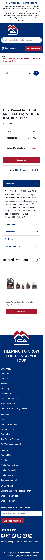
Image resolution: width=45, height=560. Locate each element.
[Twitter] (14, 535)
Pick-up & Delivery (9, 429)
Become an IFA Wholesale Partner (16, 491)
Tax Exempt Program (10, 439)
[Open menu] (4, 30)
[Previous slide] (32, 260)
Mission (4, 383)
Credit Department (9, 424)
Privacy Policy (7, 542)
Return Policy (7, 434)
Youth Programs (8, 403)
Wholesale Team (8, 501)
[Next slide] (38, 260)
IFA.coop (21, 13)
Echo (34, 148)
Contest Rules (35, 542)
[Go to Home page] (13, 30)
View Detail (21, 312)
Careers (4, 378)
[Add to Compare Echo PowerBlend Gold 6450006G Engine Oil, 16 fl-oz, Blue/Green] (36, 73)
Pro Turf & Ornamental (11, 444)
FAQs (3, 419)
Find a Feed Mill (8, 475)
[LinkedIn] (30, 535)
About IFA (5, 374)
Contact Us (21, 160)
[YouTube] (25, 535)
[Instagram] (8, 535)
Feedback (5, 460)
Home (3, 56)
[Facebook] (3, 535)
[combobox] (21, 40)
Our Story (5, 388)
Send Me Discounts (12, 521)
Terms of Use (21, 542)
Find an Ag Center (9, 470)
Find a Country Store (10, 465)
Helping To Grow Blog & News (14, 408)
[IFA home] (21, 337)
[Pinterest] (19, 535)
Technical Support (9, 480)
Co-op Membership (9, 398)
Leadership (6, 393)
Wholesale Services (9, 496)
